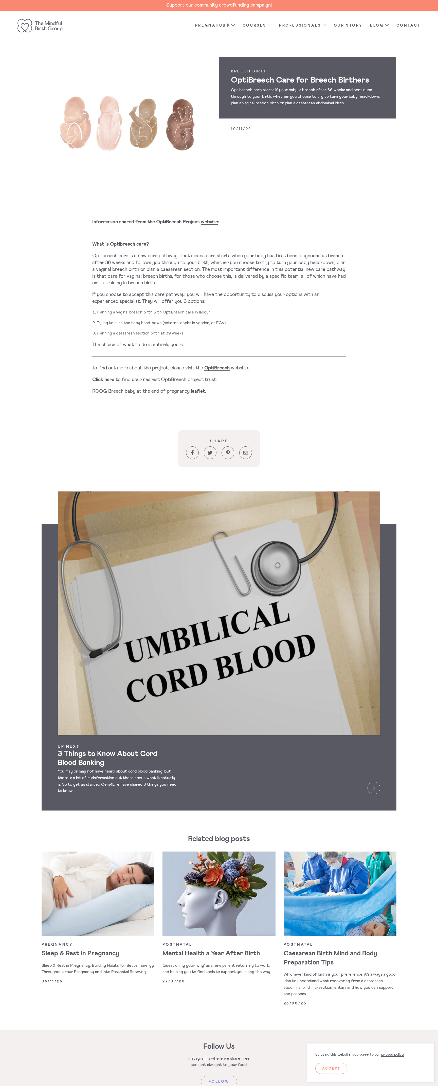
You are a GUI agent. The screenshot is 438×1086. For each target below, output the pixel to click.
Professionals (300, 25)
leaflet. (198, 391)
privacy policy (392, 1054)
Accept (331, 1068)
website (209, 222)
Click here (103, 379)
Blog (377, 25)
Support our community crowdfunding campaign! (219, 5)
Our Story (348, 25)
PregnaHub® (212, 25)
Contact (408, 25)
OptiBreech (217, 368)
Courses (254, 25)
